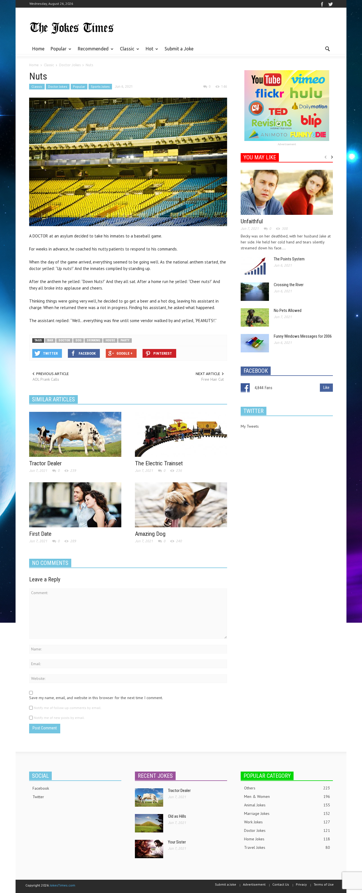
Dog (78, 340)
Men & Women (287, 796)
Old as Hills (177, 816)
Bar (50, 340)
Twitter (38, 796)
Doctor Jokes (57, 86)
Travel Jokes (287, 847)
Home (38, 48)
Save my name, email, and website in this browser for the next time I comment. (96, 697)
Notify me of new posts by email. (59, 718)
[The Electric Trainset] (181, 433)
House (110, 340)
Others (287, 788)
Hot (148, 51)
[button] (327, 48)
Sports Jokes (100, 86)
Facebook (41, 788)
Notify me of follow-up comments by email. (68, 708)
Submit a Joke (179, 48)
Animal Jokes (287, 805)
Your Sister (177, 842)
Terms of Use (324, 884)
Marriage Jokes (287, 813)
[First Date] (75, 504)
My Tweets (250, 426)
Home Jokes (287, 838)
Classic (125, 51)
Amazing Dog (150, 533)
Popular (57, 51)
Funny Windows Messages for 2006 (303, 336)
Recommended (92, 51)
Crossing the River (288, 284)
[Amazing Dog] (181, 504)
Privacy (301, 884)
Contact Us (280, 884)
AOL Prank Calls (46, 379)
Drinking (93, 340)
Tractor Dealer (45, 463)
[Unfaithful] (287, 191)
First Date (40, 533)
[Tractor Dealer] (75, 433)
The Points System (289, 259)
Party (125, 340)
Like (326, 387)
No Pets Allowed (287, 310)
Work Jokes (287, 822)
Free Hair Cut (212, 379)
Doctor (64, 340)
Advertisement (287, 144)
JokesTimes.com (62, 885)
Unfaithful (252, 221)
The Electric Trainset (159, 463)
